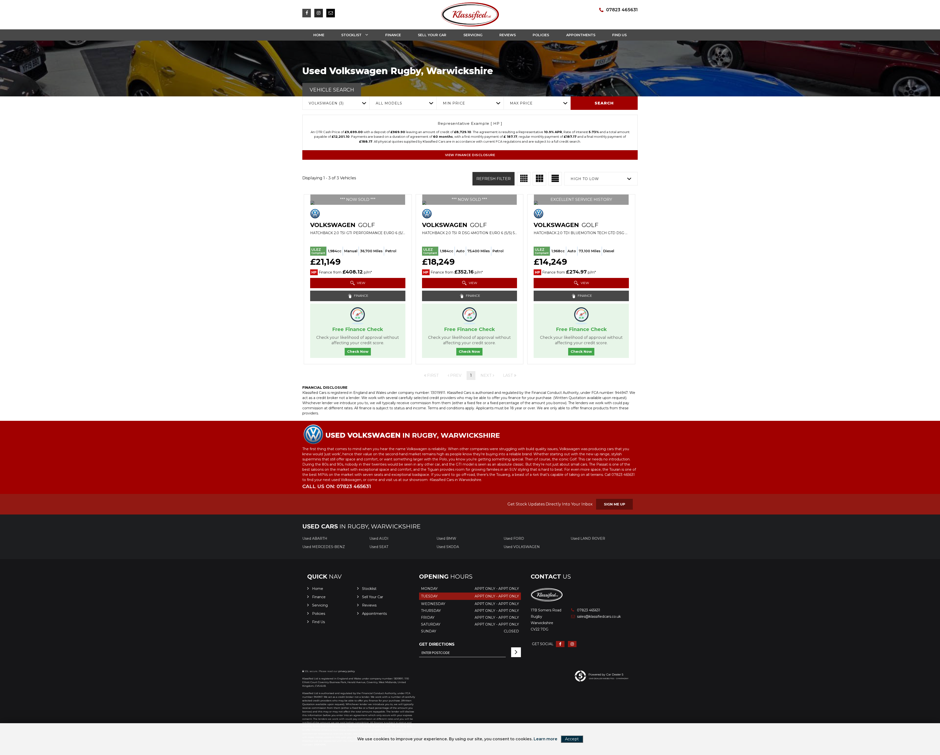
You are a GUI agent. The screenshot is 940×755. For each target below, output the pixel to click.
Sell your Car (432, 35)
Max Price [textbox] (521, 103)
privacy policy (346, 671)
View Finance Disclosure (470, 155)
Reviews (507, 35)
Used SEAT (378, 547)
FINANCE (360, 295)
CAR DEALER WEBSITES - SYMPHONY (608, 678)
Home (318, 35)
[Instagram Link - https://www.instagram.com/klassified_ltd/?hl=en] (318, 13)
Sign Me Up (614, 504)
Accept (572, 739)
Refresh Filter (493, 178)
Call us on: (336, 486)
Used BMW (446, 538)
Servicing (472, 35)
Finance (393, 35)
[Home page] (470, 14)
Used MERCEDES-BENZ (323, 547)
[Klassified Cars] (547, 600)
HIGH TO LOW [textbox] (585, 179)
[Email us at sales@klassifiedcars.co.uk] (330, 13)
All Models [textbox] (389, 103)
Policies (541, 35)
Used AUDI (378, 538)
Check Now (357, 351)
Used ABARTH (314, 538)
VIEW (360, 283)
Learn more (545, 739)
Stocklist (351, 35)
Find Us (619, 35)
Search (604, 103)
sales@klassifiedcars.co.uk (594, 616)
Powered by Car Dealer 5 (605, 674)
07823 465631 (622, 9)
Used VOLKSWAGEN (522, 547)
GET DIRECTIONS (437, 644)
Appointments (580, 35)
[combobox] (335, 103)
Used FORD (514, 538)
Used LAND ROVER (588, 538)
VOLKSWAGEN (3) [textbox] (326, 103)
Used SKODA (447, 547)
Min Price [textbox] (454, 103)
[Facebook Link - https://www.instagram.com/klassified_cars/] (306, 13)
